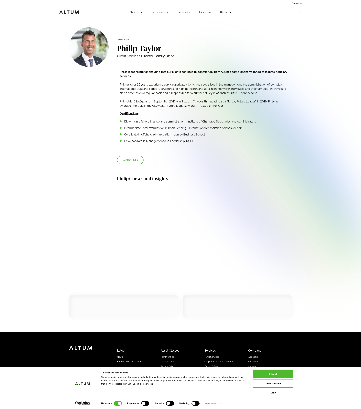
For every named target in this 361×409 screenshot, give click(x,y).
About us (134, 12)
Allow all (273, 374)
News (120, 357)
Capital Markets (169, 361)
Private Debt (167, 366)
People (126, 40)
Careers (224, 12)
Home (119, 40)
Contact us (297, 3)
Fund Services (211, 357)
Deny (273, 392)
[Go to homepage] (69, 12)
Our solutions (158, 12)
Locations (253, 361)
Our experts (184, 12)
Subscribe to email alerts (130, 361)
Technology (205, 12)
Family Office (167, 357)
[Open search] (299, 12)
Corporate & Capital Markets (219, 361)
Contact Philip (130, 160)
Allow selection (273, 383)
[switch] (145, 403)
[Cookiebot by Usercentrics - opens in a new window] (82, 403)
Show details (211, 403)
